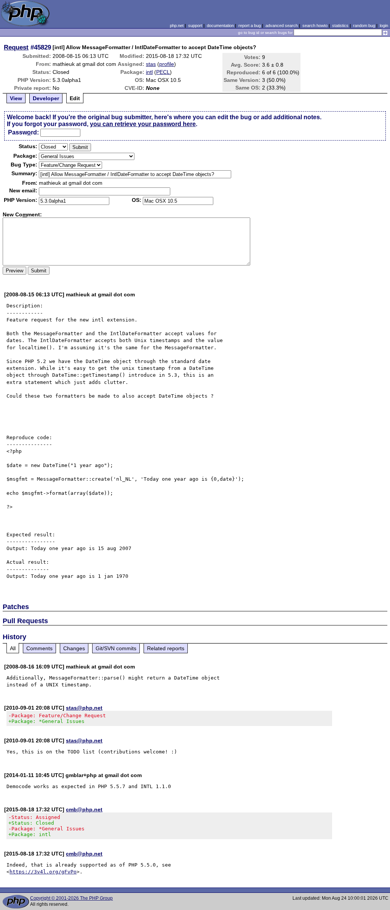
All (13, 648)
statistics (340, 25)
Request (16, 47)
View (16, 98)
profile (166, 64)
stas (151, 64)
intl (149, 72)
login (384, 25)
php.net (177, 25)
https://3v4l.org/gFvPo (43, 872)
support (195, 25)
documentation (220, 25)
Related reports (165, 648)
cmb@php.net (84, 809)
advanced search (281, 25)
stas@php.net (84, 708)
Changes (74, 648)
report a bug (249, 25)
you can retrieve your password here (143, 124)
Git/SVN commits (116, 648)
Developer (46, 98)
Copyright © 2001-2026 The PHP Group (71, 898)
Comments (39, 648)
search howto (315, 25)
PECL (163, 72)
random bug (364, 25)
